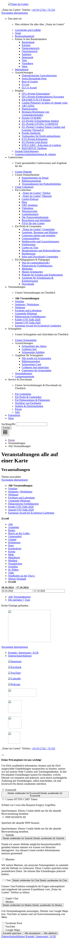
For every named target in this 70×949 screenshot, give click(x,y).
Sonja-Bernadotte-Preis (34, 78)
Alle (10, 524)
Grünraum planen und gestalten (38, 235)
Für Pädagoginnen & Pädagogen (32, 400)
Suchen (6, 428)
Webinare (20, 307)
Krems (11, 551)
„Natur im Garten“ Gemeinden (38, 229)
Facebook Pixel (13, 923)
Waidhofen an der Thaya (21, 575)
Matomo (9, 859)
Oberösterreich (30, 51)
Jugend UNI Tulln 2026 (28, 322)
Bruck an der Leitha (19, 533)
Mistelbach (14, 557)
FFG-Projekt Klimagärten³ (36, 93)
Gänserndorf (15, 536)
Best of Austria (30, 81)
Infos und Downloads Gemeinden (40, 256)
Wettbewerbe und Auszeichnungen (40, 241)
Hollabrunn (14, 542)
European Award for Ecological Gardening (38, 325)
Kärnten (26, 45)
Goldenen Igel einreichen (35, 367)
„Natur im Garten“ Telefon (36, 193)
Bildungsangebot (31, 361)
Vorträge (19, 301)
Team (18, 33)
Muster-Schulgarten (32, 271)
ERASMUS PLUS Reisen (36, 99)
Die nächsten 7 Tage (19, 599)
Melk (11, 554)
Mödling (12, 560)
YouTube (10, 926)
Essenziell (10, 789)
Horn (11, 545)
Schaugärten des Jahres (34, 346)
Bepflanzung (29, 253)
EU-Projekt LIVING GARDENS (40, 124)
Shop (11, 418)
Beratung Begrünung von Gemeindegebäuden (35, 113)
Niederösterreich (30, 48)
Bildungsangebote (31, 180)
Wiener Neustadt (17, 578)
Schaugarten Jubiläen (33, 352)
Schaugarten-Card (31, 364)
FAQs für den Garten (33, 223)
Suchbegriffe (8, 424)
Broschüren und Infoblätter (36, 220)
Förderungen (29, 244)
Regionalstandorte (24, 36)
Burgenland (28, 42)
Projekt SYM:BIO (31, 117)
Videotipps (27, 208)
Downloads (28, 283)
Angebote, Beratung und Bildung (40, 232)
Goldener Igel (29, 349)
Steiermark (27, 57)
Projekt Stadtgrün (31, 133)
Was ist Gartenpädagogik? (36, 262)
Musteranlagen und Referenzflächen (41, 250)
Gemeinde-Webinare (26, 313)
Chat (8, 880)
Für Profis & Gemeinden (28, 397)
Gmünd (12, 539)
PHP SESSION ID (15, 817)
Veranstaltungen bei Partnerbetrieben (41, 183)
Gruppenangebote (24, 376)
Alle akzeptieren (32, 933)
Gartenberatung (30, 214)
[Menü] (5, 433)
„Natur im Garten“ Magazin (37, 196)
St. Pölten (13, 569)
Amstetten (13, 527)
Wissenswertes (29, 211)
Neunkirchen (15, 563)
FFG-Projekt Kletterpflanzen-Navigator (43, 96)
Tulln (11, 572)
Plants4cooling (30, 108)
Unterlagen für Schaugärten (36, 370)
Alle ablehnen (50, 933)
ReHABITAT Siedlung (34, 148)
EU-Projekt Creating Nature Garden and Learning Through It (43, 128)
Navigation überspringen (14, 12)
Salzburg (26, 54)
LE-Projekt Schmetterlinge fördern (40, 121)
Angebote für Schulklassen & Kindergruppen (37, 279)
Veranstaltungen (23, 373)
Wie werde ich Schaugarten (36, 358)
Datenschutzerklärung (20, 655)
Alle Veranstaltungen (19, 596)
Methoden (27, 268)
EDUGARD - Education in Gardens (41, 145)
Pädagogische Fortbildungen (37, 265)
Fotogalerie (14, 415)
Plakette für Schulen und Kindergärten (42, 274)
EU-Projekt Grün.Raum (34, 142)
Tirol (24, 60)
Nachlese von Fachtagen (28, 403)
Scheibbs (13, 566)
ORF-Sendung (30, 205)
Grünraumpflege (30, 238)
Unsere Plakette (23, 171)
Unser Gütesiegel (24, 186)
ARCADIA (28, 105)
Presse (18, 409)
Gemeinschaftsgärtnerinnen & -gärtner (35, 154)
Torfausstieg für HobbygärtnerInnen (41, 136)
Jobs (17, 412)
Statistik (9, 835)
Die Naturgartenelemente (35, 217)
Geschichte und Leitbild (28, 30)
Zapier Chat (11, 898)
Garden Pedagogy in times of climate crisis (44, 102)
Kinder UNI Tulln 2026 (27, 319)
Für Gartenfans (23, 394)
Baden (11, 530)
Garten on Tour (30, 247)
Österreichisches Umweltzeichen (39, 75)
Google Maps (12, 929)
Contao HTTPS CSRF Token (21, 799)
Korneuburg (14, 548)
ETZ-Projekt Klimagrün (35, 139)
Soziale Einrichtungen (27, 151)
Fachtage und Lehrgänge (28, 310)
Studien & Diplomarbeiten (29, 406)
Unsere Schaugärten (26, 340)
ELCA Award (29, 87)
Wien (24, 66)
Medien (9, 901)
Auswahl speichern (12, 933)
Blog (24, 202)
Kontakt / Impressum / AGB (23, 652)
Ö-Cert (25, 84)
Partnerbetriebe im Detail (35, 177)
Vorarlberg (27, 63)
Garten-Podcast (30, 199)
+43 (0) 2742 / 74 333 (43, 9)
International (21, 69)
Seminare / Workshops (27, 304)
